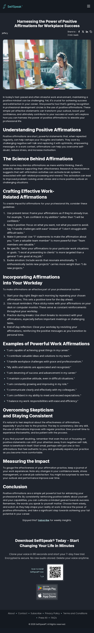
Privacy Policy (52, 613)
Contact (22, 613)
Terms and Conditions (75, 613)
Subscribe (43, 520)
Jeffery (5, 33)
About (11, 613)
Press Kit (43, 617)
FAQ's (54, 617)
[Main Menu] (88, 6)
